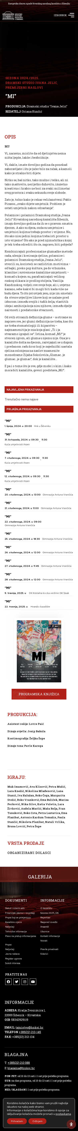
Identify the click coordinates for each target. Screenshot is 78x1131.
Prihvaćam (17, 1121)
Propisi (8, 944)
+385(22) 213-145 (30, 1032)
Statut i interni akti (15, 908)
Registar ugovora (13, 958)
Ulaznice (44, 931)
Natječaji (9, 926)
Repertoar (45, 917)
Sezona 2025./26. (49, 913)
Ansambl (44, 926)
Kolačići (44, 953)
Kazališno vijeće (13, 922)
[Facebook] (8, 982)
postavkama (63, 1114)
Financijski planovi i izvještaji (20, 913)
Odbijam (37, 1121)
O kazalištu (46, 908)
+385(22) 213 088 (19, 1063)
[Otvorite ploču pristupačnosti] (71, 1124)
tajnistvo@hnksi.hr (29, 1027)
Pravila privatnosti (49, 949)
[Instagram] (25, 982)
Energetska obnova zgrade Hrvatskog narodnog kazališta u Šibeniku (39, 3)
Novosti (43, 940)
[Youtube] (33, 982)
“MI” (8, 421)
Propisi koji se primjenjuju (18, 917)
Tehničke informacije (16, 931)
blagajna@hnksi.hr (21, 1068)
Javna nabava (12, 953)
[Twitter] (16, 982)
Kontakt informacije (50, 936)
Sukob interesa (12, 963)
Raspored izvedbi (48, 922)
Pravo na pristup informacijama (20, 936)
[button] (71, 16)
